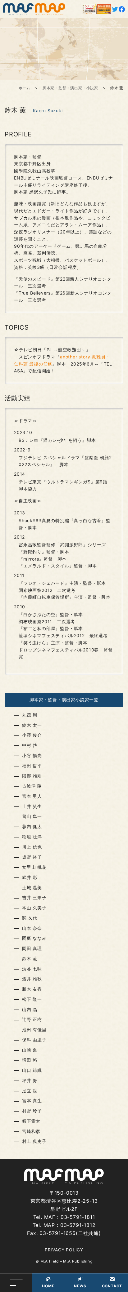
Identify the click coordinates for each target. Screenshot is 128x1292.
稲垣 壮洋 (32, 836)
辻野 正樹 (32, 1019)
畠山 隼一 (32, 816)
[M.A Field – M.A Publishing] (34, 9)
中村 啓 (29, 745)
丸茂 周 (29, 714)
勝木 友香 (32, 989)
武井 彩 (29, 877)
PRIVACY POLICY (64, 1249)
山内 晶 (29, 1009)
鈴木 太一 (32, 725)
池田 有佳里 (34, 1029)
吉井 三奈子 (34, 897)
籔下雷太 (31, 1121)
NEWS (80, 1286)
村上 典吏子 (34, 1141)
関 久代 (29, 918)
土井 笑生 (32, 806)
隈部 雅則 (32, 775)
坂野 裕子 (32, 856)
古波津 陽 (32, 785)
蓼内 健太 (32, 826)
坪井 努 (29, 1080)
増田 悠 (29, 1060)
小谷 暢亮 (32, 755)
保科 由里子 (34, 1039)
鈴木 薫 (29, 958)
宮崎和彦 (31, 1131)
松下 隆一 (32, 999)
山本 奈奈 (32, 928)
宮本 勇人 (32, 796)
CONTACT (112, 1286)
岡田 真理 (32, 948)
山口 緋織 (32, 1070)
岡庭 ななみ (34, 938)
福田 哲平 (32, 765)
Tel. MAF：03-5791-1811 (64, 1217)
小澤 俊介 (32, 735)
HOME (48, 1286)
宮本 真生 (32, 1100)
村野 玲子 (32, 1110)
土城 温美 (32, 887)
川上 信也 (32, 847)
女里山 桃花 (34, 867)
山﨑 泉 (29, 1050)
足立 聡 (29, 1090)
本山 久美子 (34, 907)
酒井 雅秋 (32, 978)
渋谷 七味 (32, 968)
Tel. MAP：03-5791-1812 (64, 1225)
